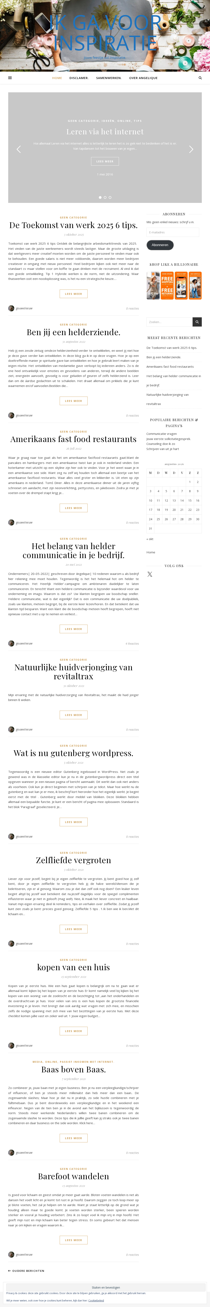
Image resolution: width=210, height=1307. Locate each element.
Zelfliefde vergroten (73, 859)
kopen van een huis (73, 966)
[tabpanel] (105, 147)
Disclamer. (79, 78)
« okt (149, 539)
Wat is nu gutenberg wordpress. (74, 752)
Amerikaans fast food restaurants (73, 438)
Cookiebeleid (96, 1300)
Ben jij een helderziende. (74, 331)
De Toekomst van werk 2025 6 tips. (73, 224)
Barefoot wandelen (73, 1175)
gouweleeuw (24, 308)
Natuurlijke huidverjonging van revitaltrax (73, 671)
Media (38, 1062)
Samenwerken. (109, 78)
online (124, 121)
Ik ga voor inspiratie (105, 32)
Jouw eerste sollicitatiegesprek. (168, 439)
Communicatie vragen (161, 434)
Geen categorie (83, 121)
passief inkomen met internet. (87, 1062)
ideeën (108, 121)
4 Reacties (132, 643)
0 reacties (132, 308)
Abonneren (160, 245)
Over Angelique (143, 78)
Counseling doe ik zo (160, 444)
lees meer (105, 161)
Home (57, 78)
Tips (138, 121)
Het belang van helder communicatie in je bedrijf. (74, 550)
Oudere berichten (28, 1271)
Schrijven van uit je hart (162, 449)
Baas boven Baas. (73, 1069)
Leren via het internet (105, 131)
